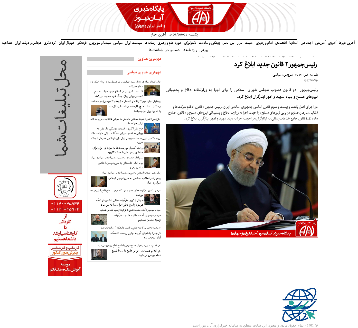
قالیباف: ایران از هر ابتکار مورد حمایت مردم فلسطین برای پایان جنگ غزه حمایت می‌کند (125, 84)
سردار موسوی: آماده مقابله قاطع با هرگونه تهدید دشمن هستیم (130, 210)
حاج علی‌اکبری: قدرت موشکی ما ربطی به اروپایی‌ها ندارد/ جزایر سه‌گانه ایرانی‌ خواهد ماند (125, 121)
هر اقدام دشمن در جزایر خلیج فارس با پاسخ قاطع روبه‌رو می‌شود (129, 245)
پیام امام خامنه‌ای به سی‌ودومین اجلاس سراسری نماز (117, 157)
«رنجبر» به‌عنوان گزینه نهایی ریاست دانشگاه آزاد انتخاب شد (130, 228)
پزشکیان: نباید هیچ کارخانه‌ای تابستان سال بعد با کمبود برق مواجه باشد (125, 101)
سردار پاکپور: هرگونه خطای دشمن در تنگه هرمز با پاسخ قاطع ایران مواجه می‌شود (125, 192)
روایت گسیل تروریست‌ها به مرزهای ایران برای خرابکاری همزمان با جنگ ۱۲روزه (125, 140)
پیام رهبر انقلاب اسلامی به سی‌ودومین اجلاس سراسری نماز (131, 173)
